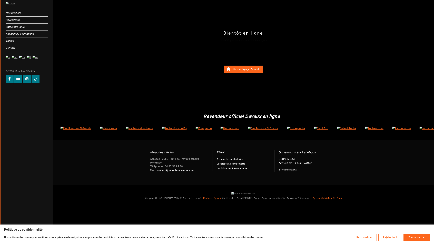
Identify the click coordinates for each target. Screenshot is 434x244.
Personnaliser (364, 237)
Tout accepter (416, 237)
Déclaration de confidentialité (231, 164)
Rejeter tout (390, 237)
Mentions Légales (212, 198)
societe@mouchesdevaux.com (175, 170)
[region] (217, 234)
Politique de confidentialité (230, 159)
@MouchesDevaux (288, 170)
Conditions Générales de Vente (232, 168)
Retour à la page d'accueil (246, 69)
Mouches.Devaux (287, 159)
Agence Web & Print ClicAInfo (327, 198)
